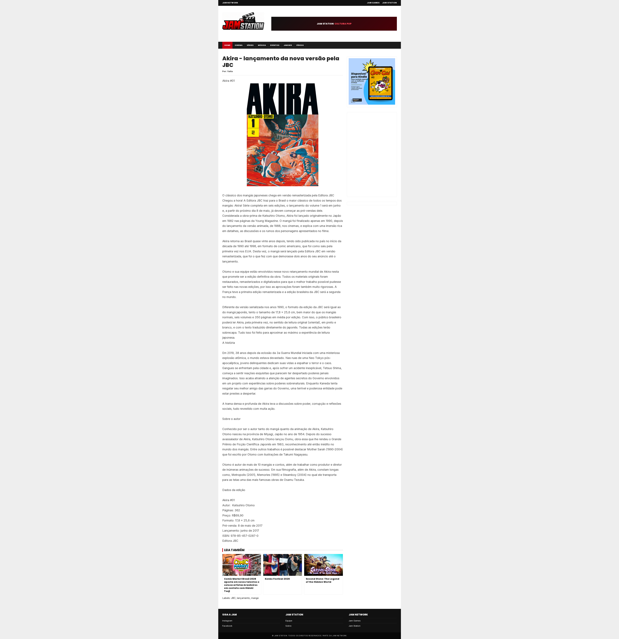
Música (262, 45)
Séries (250, 45)
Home (227, 45)
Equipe (288, 620)
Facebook (227, 625)
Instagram (227, 620)
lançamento (243, 597)
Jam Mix (288, 45)
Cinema (238, 45)
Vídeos (300, 45)
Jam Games (373, 3)
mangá (255, 597)
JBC (233, 597)
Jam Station (389, 3)
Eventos (274, 45)
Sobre (288, 625)
